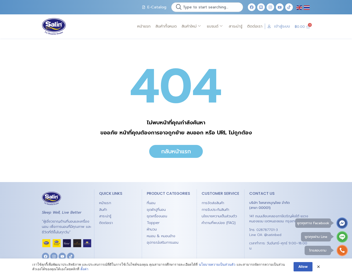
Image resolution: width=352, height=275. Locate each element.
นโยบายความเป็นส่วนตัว (217, 264)
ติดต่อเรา (254, 26)
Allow (303, 266)
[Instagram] (270, 7)
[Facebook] (251, 7)
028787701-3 (267, 229)
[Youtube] (62, 256)
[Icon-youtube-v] (280, 7)
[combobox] (207, 7)
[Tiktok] (289, 7)
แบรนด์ (212, 26)
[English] (299, 7)
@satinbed (272, 234)
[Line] (261, 7)
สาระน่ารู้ (235, 26)
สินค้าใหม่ (189, 26)
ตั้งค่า (84, 269)
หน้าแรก (144, 26)
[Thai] (307, 7)
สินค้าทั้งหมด (166, 26)
